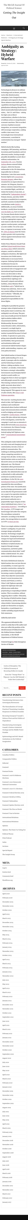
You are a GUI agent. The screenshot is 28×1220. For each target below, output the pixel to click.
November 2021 (7, 1009)
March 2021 (6, 1029)
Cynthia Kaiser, (14, 415)
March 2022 (6, 992)
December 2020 (7, 1042)
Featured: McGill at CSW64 (11, 797)
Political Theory (7, 834)
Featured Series (7, 771)
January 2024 (7, 947)
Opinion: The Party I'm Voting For (14, 830)
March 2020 (6, 1079)
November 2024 (7, 926)
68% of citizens (9, 232)
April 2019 (5, 1124)
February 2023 (7, 968)
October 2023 (7, 955)
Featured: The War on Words (12, 809)
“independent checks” (18, 194)
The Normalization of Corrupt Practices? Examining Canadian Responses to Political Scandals (13, 709)
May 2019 (5, 1120)
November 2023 (7, 951)
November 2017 (7, 1190)
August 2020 (6, 1058)
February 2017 (7, 1198)
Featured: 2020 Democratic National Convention (11, 783)
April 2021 (5, 1025)
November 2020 (7, 1046)
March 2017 (6, 1194)
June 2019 (5, 1116)
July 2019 (5, 1112)
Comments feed (7, 876)
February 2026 (7, 898)
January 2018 (6, 1181)
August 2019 (6, 1107)
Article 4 (18, 204)
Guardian (7, 509)
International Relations (10, 817)
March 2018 (6, 1173)
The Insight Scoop (8, 854)
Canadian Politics (8, 755)
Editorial (5, 763)
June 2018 (5, 1165)
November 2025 (7, 906)
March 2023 (6, 963)
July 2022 (5, 980)
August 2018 (6, 1157)
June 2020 (5, 1066)
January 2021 (6, 1037)
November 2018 (7, 1144)
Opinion (5, 826)
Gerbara (4, 164)
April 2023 (5, 959)
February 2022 (7, 996)
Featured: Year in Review (10, 813)
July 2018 (5, 1161)
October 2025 (7, 910)
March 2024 (6, 939)
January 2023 (6, 972)
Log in (4, 868)
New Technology (15, 654)
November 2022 (7, 976)
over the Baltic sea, (7, 212)
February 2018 (7, 1177)
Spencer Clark (4, 65)
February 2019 (7, 1132)
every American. (21, 425)
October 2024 (7, 931)
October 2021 (6, 1013)
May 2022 (5, 984)
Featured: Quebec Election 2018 (13, 805)
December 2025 (7, 902)
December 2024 (7, 922)
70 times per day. (13, 522)
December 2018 (7, 1140)
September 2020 (8, 1054)
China (14, 652)
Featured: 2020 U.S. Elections (12, 789)
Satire (4, 842)
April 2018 (5, 1169)
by (13, 642)
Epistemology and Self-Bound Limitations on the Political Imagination (12, 739)
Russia (16, 656)
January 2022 (7, 1001)
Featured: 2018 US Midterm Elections (11, 777)
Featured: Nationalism (10, 801)
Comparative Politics (9, 759)
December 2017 (7, 1186)
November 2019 (7, 1095)
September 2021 (7, 1017)
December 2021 (7, 1005)
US (19, 656)
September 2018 (7, 1153)
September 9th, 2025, (8, 162)
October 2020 (7, 1050)
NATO (8, 654)
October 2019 (6, 1099)
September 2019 (8, 1103)
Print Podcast (7, 838)
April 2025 (6, 914)
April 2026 (6, 894)
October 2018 (6, 1149)
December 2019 (7, 1091)
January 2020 (7, 1087)
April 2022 (6, 988)
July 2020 (5, 1062)
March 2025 (6, 918)
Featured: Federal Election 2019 (13, 793)
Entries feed (6, 872)
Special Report (7, 850)
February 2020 (7, 1083)
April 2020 (6, 1075)
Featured (5, 767)
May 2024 (5, 935)
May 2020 (5, 1070)
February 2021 (7, 1033)
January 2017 (6, 1202)
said (11, 286)
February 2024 (7, 943)
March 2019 (6, 1128)
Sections (5, 846)
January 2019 (6, 1136)
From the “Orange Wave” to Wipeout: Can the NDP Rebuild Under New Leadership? (14, 677)
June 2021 (5, 1021)
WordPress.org (7, 880)
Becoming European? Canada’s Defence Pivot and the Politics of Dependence (13, 718)
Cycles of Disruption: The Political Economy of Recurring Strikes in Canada (13, 668)
